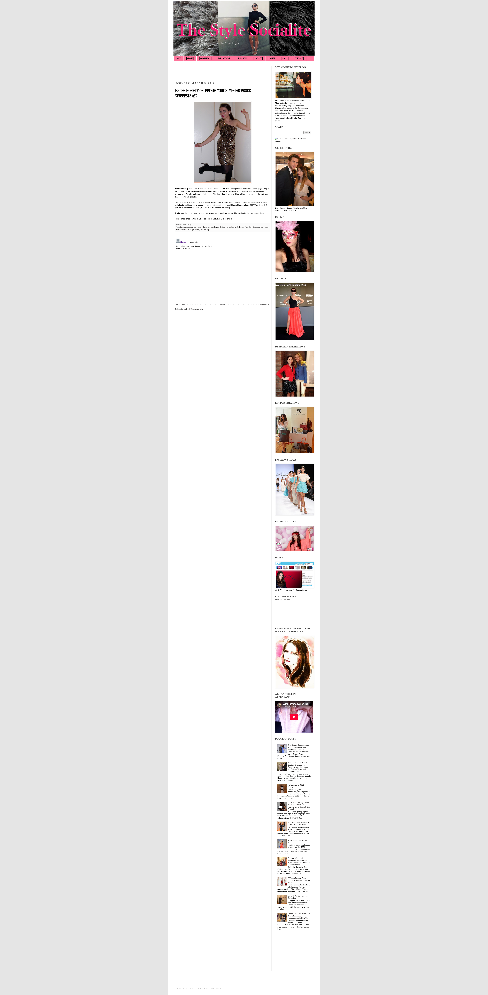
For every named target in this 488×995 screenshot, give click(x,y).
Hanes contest (208, 227)
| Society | (258, 58)
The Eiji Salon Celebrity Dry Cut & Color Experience (299, 824)
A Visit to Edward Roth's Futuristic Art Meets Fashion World (299, 880)
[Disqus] (222, 269)
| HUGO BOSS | (242, 58)
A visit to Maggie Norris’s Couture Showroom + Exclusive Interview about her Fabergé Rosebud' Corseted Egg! (298, 767)
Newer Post (180, 305)
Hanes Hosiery (219, 227)
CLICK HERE (218, 219)
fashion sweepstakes (188, 227)
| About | (190, 58)
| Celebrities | (205, 58)
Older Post (264, 305)
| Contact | (299, 58)
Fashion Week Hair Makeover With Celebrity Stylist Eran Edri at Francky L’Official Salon (299, 861)
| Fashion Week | (224, 58)
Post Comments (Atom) (195, 309)
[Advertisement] (221, 71)
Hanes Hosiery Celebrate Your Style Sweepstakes (244, 227)
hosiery (197, 230)
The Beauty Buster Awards (298, 745)
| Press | (285, 58)
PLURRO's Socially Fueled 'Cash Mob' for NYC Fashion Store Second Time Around (299, 806)
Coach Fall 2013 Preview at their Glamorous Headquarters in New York (299, 916)
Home (178, 58)
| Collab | (272, 58)
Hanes (199, 227)
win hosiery (205, 230)
